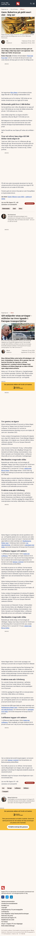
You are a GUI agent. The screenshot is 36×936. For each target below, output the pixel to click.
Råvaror (22, 9)
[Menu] (34, 4)
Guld (14, 208)
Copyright (4, 907)
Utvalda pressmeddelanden (9, 903)
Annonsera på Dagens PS (8, 917)
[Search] (31, 4)
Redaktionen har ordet (7, 919)
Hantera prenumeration (8, 901)
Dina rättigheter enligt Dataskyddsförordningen (15, 913)
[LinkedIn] (11, 897)
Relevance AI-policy (7, 915)
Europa (9, 788)
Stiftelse (26, 788)
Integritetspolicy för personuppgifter (12, 909)
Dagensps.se (4, 9)
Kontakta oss (5, 905)
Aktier (12, 312)
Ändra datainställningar (8, 926)
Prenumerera (29, 203)
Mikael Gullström (12, 797)
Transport (5, 791)
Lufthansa (17, 788)
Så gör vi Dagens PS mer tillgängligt (11, 924)
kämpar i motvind (18, 562)
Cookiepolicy (5, 911)
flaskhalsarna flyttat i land (9, 707)
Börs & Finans (14, 9)
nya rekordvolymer (7, 709)
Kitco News (14, 92)
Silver (20, 208)
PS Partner (4, 922)
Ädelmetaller (6, 208)
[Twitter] (7, 897)
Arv (3, 788)
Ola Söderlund (12, 214)
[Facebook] (2, 897)
